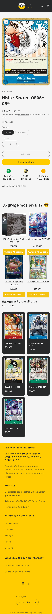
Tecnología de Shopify (33, 613)
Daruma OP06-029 (37, 387)
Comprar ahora (26, 162)
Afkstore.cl (20, 613)
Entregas (9, 535)
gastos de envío (23, 114)
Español (23, 133)
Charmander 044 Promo (38, 282)
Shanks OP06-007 (13, 343)
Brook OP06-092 (12, 387)
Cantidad (6, 138)
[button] (3, 6)
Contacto (9, 548)
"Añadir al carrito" (14, 252)
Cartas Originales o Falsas (17, 572)
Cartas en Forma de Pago (17, 565)
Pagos (8, 542)
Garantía (9, 529)
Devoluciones (11, 523)
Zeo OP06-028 (11, 428)
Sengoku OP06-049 (36, 345)
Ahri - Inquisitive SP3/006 (38, 239)
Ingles (9, 133)
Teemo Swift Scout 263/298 (14, 283)
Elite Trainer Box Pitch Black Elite (13, 240)
